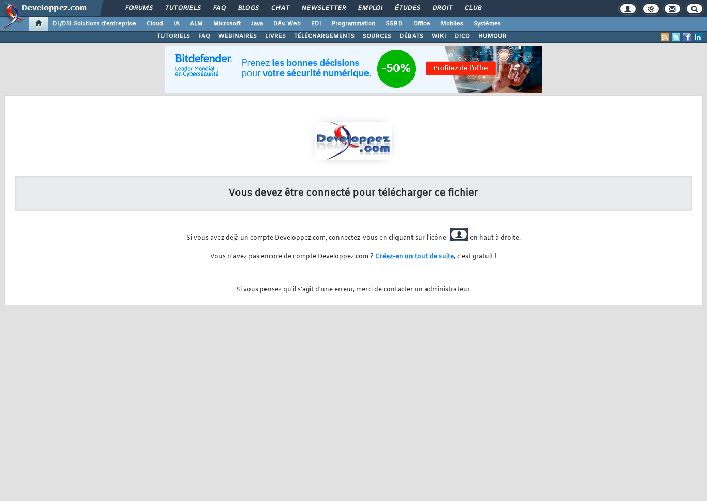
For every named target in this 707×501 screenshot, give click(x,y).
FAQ (219, 8)
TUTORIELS (173, 36)
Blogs (248, 8)
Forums (138, 8)
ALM (196, 23)
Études (407, 8)
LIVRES (275, 36)
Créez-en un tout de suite (414, 257)
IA (176, 23)
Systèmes (487, 23)
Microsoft (227, 23)
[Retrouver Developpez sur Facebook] (687, 37)
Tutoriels (182, 8)
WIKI (439, 36)
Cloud (154, 23)
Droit (442, 8)
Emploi (370, 8)
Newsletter (323, 8)
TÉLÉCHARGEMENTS (324, 36)
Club (472, 8)
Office (421, 23)
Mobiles (451, 23)
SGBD (394, 23)
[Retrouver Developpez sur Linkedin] (698, 37)
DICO (462, 36)
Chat (280, 8)
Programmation (353, 23)
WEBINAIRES (237, 36)
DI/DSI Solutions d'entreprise (94, 23)
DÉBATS (411, 36)
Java (257, 23)
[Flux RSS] (665, 37)
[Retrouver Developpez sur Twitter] (676, 37)
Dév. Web (287, 23)
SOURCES (377, 36)
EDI (316, 23)
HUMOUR (492, 36)
